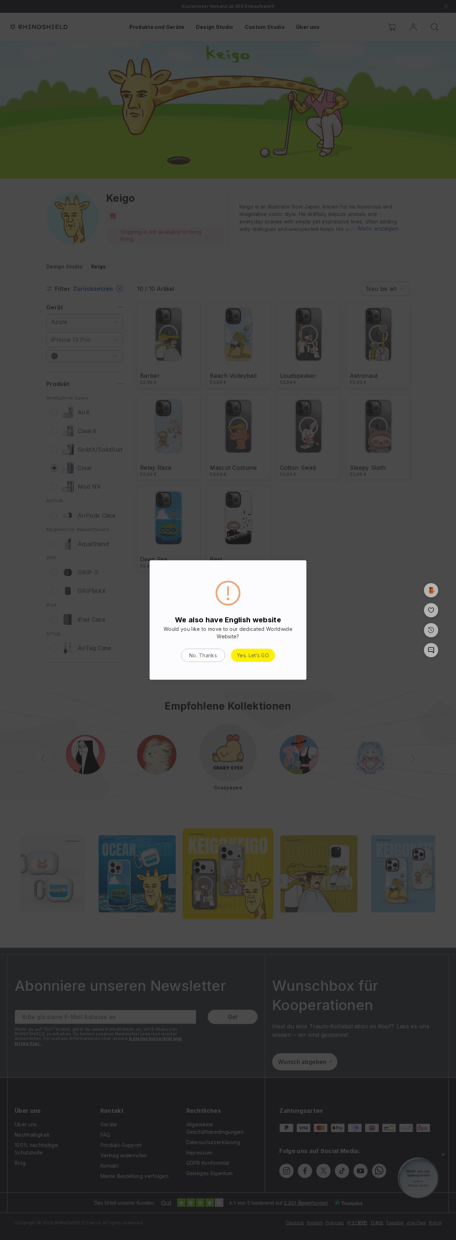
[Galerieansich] (431, 590)
